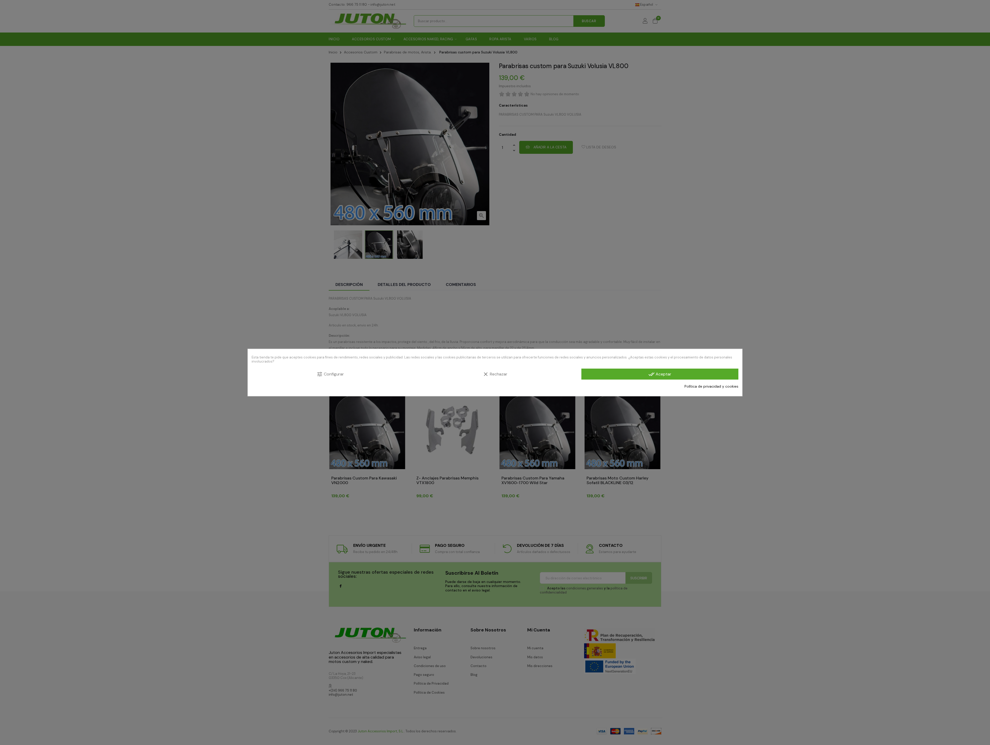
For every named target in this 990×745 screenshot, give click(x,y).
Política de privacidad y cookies (711, 386)
